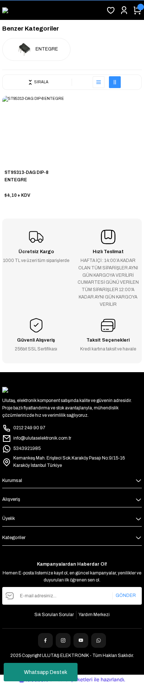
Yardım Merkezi (94, 614)
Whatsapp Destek (45, 672)
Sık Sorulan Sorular (54, 614)
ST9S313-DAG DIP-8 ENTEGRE (26, 176)
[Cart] (137, 10)
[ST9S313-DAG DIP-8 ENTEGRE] (36, 130)
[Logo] (15, 10)
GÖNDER (126, 595)
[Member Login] (124, 10)
